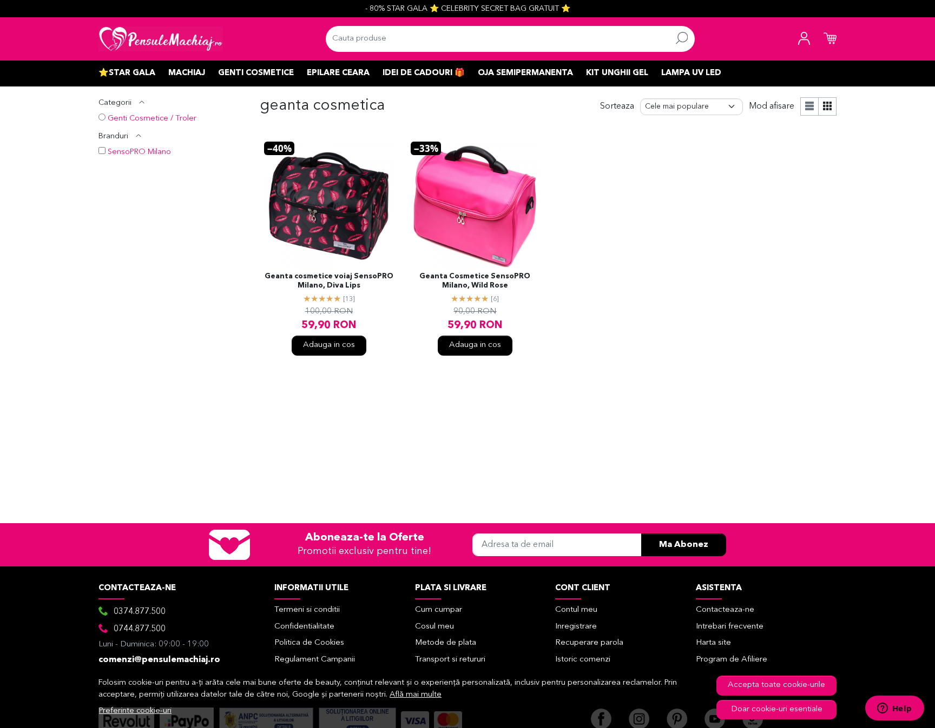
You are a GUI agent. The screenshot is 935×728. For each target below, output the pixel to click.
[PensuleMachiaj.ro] (160, 39)
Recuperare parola (589, 643)
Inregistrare (576, 627)
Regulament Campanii (314, 660)
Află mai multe (416, 695)
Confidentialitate (304, 627)
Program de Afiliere (731, 660)
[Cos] (830, 39)
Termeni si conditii (307, 610)
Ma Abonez (683, 544)
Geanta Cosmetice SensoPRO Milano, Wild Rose (474, 281)
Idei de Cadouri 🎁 (424, 73)
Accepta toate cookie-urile (776, 685)
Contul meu (576, 610)
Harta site (713, 643)
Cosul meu (434, 627)
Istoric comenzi (582, 660)
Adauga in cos (329, 345)
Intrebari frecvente (729, 627)
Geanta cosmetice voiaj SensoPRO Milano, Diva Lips (329, 281)
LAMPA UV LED (691, 73)
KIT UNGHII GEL (617, 73)
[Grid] (828, 106)
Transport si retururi (450, 660)
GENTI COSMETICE (256, 73)
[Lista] (809, 106)
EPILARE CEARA (338, 73)
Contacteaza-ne (725, 610)
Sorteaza (617, 106)
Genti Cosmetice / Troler (152, 119)
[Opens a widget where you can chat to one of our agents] (894, 709)
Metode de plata (445, 643)
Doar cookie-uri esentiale (776, 709)
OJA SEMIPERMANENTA (525, 73)
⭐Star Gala (126, 73)
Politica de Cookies (309, 643)
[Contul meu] (804, 39)
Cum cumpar (438, 610)
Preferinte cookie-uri (135, 711)
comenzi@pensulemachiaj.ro (159, 660)
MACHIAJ (186, 73)
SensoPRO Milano (139, 152)
